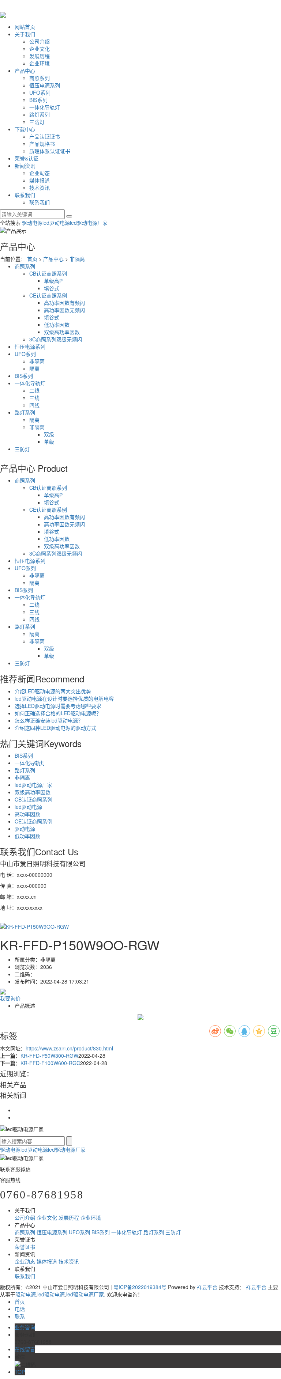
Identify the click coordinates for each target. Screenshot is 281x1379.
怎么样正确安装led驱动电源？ (49, 720)
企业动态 (39, 173)
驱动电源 (32, 222)
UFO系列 (39, 92)
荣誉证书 (25, 1246)
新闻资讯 (25, 165)
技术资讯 (39, 187)
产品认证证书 (44, 136)
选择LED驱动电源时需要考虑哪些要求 (58, 705)
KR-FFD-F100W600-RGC (50, 1063)
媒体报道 (39, 180)
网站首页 (25, 26)
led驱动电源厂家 (89, 222)
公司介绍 (39, 41)
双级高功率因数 (62, 332)
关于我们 (25, 34)
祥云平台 (207, 1287)
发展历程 (39, 56)
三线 (34, 397)
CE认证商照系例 (48, 295)
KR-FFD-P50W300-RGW (49, 1055)
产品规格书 (42, 143)
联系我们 (25, 194)
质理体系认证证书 (49, 151)
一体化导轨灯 (44, 107)
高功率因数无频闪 (64, 310)
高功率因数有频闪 (64, 302)
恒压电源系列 (44, 85)
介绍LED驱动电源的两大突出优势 (53, 691)
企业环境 (39, 63)
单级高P (53, 280)
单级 (49, 441)
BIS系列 (38, 99)
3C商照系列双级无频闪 (55, 339)
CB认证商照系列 (48, 273)
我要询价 (10, 998)
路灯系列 (39, 114)
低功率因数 (57, 324)
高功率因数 (27, 814)
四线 (34, 405)
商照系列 (39, 78)
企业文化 (39, 48)
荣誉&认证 (26, 158)
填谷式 (51, 288)
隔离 (34, 368)
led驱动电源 (56, 222)
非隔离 (77, 258)
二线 (34, 390)
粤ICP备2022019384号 (139, 1287)
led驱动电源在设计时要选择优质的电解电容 (64, 698)
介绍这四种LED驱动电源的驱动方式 (55, 727)
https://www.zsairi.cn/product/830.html (69, 1048)
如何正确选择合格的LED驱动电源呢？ (58, 713)
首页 (32, 258)
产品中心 (25, 70)
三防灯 (37, 121)
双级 (49, 434)
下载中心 (25, 129)
